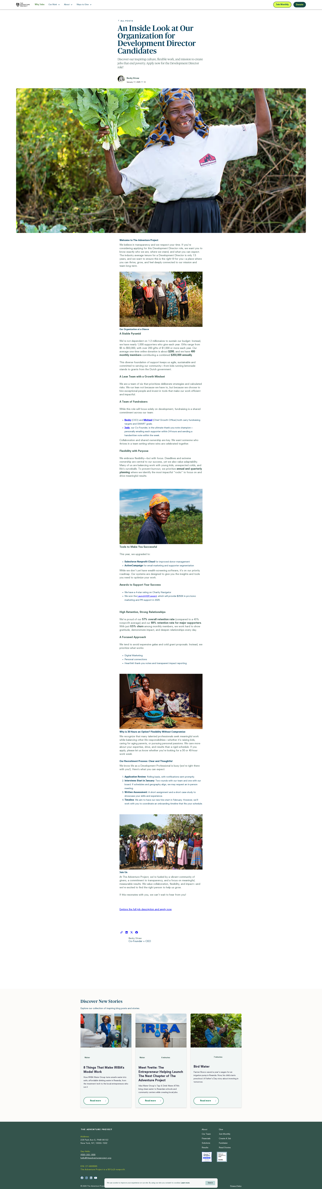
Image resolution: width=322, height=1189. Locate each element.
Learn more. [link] (185, 1183)
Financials (206, 1139)
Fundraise (223, 1143)
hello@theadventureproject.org (95, 1158)
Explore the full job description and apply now (145, 909)
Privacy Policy (236, 1186)
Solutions (206, 1143)
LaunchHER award (147, 596)
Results (205, 1148)
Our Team (206, 1134)
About (204, 1130)
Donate (299, 5)
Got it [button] (210, 1183)
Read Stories (225, 1148)
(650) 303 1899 (87, 1155)
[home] (23, 5)
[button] (54, 4)
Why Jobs (39, 5)
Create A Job (225, 1139)
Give (221, 1130)
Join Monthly (282, 5)
